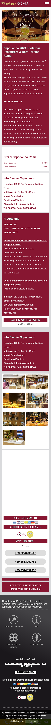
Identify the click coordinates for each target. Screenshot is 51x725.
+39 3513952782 (25, 561)
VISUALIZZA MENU (25, 323)
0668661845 (29, 208)
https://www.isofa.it (24, 204)
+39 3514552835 (25, 570)
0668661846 (14, 208)
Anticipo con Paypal (25, 672)
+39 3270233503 (25, 553)
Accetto (31, 722)
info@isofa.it (17, 200)
